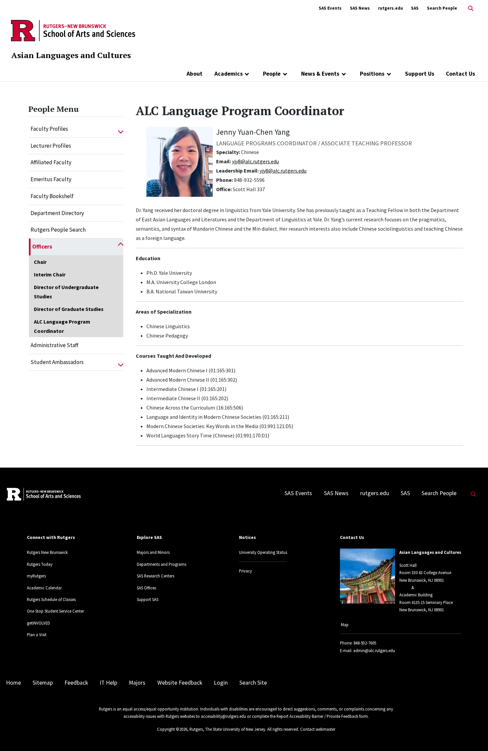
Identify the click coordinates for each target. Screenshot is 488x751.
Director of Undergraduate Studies (66, 292)
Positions (372, 73)
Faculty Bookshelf (52, 196)
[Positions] (388, 73)
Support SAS (147, 599)
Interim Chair (49, 274)
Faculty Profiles (49, 128)
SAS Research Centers (155, 575)
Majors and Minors (153, 552)
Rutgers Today (39, 564)
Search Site (253, 682)
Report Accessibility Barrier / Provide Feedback (317, 716)
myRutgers (36, 575)
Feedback (76, 682)
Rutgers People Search (58, 229)
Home (13, 682)
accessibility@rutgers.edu (223, 716)
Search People (442, 8)
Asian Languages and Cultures (71, 55)
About (195, 73)
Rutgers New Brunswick (47, 552)
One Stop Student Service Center (55, 611)
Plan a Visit (36, 634)
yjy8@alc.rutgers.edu (255, 161)
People (272, 73)
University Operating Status (263, 552)
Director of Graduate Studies (69, 309)
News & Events (320, 73)
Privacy (245, 570)
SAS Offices (146, 587)
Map (345, 624)
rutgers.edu (390, 8)
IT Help (108, 682)
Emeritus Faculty (51, 179)
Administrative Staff (54, 345)
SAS (415, 8)
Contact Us (460, 73)
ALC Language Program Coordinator (62, 326)
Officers (42, 246)
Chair (40, 262)
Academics (228, 73)
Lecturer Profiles (51, 145)
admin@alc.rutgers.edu (374, 650)
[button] (120, 129)
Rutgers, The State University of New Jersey (227, 729)
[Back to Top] (473, 735)
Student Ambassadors (57, 362)
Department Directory (57, 213)
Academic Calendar (44, 587)
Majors (137, 682)
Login (221, 682)
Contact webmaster (317, 729)
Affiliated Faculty (51, 162)
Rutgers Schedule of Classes (51, 599)
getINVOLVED (38, 623)
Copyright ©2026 (172, 729)
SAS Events (330, 8)
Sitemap (43, 682)
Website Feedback (179, 682)
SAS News (360, 8)
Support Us (419, 73)
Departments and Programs (161, 564)
